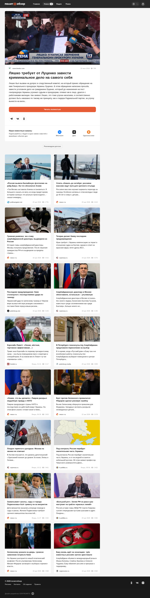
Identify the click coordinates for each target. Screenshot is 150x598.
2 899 (96, 364)
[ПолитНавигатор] (8, 202)
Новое (48, 4)
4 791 (47, 202)
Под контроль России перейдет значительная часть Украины (70, 450)
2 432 (47, 518)
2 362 (96, 571)
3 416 (47, 258)
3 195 (96, 311)
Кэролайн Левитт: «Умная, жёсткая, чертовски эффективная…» (23, 346)
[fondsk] (8, 364)
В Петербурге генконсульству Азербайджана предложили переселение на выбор (76, 346)
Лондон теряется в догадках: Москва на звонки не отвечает (25, 450)
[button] (11, 118)
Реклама (8, 584)
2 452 (96, 467)
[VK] (137, 583)
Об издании (27, 584)
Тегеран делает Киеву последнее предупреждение (71, 237)
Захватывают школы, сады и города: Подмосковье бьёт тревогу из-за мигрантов (27, 503)
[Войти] (143, 4)
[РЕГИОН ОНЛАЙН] (57, 202)
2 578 (96, 414)
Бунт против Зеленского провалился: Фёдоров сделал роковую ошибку (73, 399)
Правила (37, 584)
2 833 (47, 414)
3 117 (47, 364)
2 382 (96, 518)
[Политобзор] (15, 4)
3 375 (96, 258)
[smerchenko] (10, 68)
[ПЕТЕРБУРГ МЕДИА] (57, 364)
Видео (59, 4)
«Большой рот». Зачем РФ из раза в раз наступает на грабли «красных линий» (74, 503)
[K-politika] (57, 468)
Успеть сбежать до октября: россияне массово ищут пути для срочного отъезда (75, 184)
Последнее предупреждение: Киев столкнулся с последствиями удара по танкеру (25, 294)
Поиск (68, 4)
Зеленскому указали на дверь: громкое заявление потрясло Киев (25, 553)
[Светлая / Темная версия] (135, 4)
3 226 (47, 311)
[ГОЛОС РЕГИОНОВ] (57, 571)
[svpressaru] (57, 258)
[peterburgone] (8, 311)
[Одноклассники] (131, 583)
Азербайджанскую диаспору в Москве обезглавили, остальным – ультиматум (74, 293)
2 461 (47, 467)
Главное (36, 4)
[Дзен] (143, 583)
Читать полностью (52, 109)
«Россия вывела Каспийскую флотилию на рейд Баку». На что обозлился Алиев (27, 184)
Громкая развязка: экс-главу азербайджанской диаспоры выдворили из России (27, 239)
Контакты (17, 584)
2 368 (47, 571)
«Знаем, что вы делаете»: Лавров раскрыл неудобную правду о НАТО (27, 399)
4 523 (96, 202)
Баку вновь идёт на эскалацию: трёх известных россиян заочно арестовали (74, 553)
